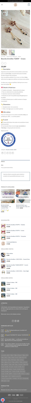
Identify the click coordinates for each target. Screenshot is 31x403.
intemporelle (25, 378)
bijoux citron (25, 355)
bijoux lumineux (20, 359)
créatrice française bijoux (7, 378)
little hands (4, 380)
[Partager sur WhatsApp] (2, 153)
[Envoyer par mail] (10, 153)
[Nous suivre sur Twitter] (18, 321)
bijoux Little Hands (12, 359)
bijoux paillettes (15, 362)
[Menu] (2, 4)
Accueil (3, 56)
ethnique (15, 378)
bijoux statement (18, 364)
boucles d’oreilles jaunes (6, 371)
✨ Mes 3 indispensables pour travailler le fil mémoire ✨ (16, 330)
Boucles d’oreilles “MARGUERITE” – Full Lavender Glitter (6, 206)
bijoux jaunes (4, 359)
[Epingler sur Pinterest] (13, 153)
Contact (15, 398)
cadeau (27, 373)
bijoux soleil (11, 364)
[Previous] (3, 29)
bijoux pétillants (5, 364)
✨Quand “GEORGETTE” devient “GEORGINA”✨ (17, 335)
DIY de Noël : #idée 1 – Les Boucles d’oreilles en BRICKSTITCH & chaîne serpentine (16, 339)
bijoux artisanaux (18, 355)
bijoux (12, 355)
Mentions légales (6, 397)
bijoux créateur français (13, 357)
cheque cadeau (5, 376)
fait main (20, 378)
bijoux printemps (23, 362)
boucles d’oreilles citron (19, 366)
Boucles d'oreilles (12, 56)
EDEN (19, 56)
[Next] (27, 29)
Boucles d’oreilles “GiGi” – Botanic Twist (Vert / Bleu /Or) (23, 206)
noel (8, 380)
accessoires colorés (5, 355)
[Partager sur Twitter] (7, 153)
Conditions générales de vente (20, 397)
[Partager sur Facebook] (5, 153)
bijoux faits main (22, 357)
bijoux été (26, 364)
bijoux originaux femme (6, 362)
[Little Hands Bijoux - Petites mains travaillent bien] (15, 4)
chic (10, 376)
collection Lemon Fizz (16, 376)
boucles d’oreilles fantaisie (18, 369)
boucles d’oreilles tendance (19, 373)
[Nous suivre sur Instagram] (15, 321)
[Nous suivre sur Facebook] (13, 321)
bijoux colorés (4, 357)
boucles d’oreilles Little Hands (19, 371)
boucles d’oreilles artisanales (7, 366)
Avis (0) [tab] (3, 161)
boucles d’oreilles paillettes (7, 373)
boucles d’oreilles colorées (7, 369)
